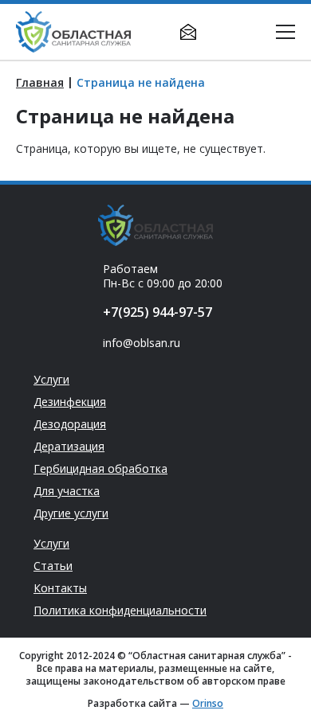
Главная (40, 82)
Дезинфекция (69, 402)
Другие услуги (70, 513)
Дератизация (68, 446)
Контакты (60, 588)
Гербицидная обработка (100, 469)
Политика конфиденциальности (120, 610)
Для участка (66, 491)
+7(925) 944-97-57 (220, 32)
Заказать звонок (252, 32)
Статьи (53, 566)
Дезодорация (69, 424)
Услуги (51, 380)
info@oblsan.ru (188, 32)
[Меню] (285, 31)
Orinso (207, 703)
